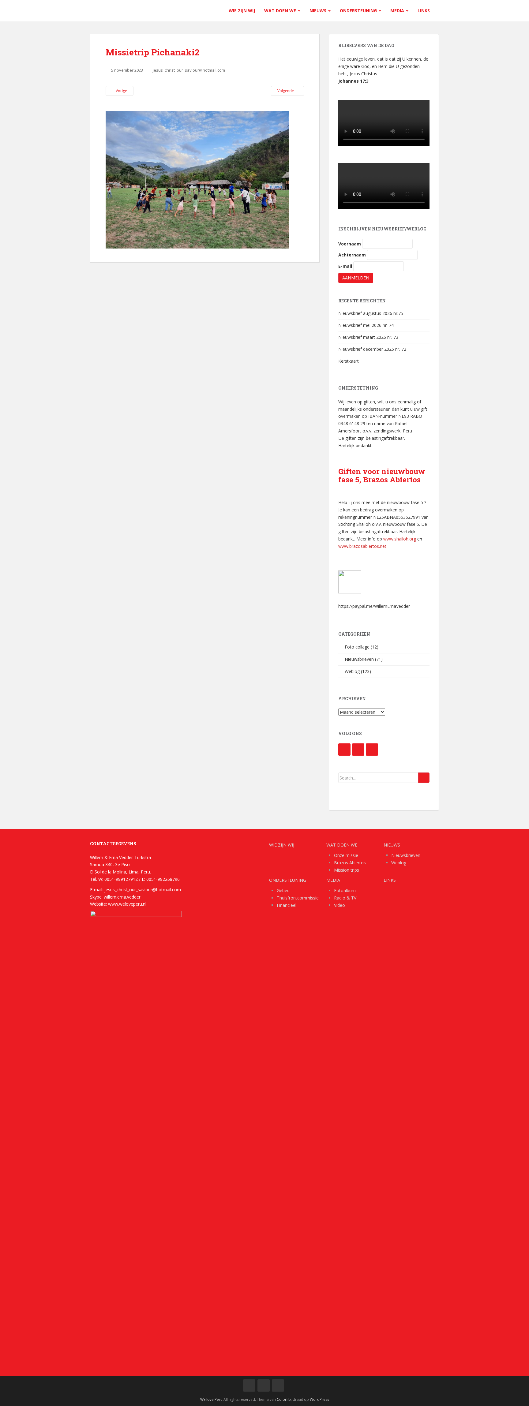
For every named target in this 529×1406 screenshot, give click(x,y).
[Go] (424, 777)
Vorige (121, 90)
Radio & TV (345, 898)
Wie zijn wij (242, 10)
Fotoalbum (345, 890)
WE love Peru (211, 1399)
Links (424, 10)
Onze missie (346, 855)
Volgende (286, 90)
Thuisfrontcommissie (298, 898)
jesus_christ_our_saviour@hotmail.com (189, 70)
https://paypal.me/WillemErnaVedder (374, 606)
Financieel (286, 905)
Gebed (283, 890)
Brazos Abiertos (350, 863)
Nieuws (319, 10)
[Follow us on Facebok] (344, 749)
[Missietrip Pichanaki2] (197, 179)
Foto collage (357, 647)
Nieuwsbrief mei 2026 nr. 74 (366, 325)
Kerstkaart (348, 361)
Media (397, 10)
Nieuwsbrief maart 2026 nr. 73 (368, 337)
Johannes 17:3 (353, 81)
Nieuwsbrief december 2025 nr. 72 (372, 349)
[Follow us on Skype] (372, 749)
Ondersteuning (359, 10)
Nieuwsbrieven (359, 659)
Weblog (352, 671)
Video (339, 905)
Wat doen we (280, 10)
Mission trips (346, 870)
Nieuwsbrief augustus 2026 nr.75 (370, 313)
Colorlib (284, 1399)
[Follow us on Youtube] (358, 749)
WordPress (319, 1399)
